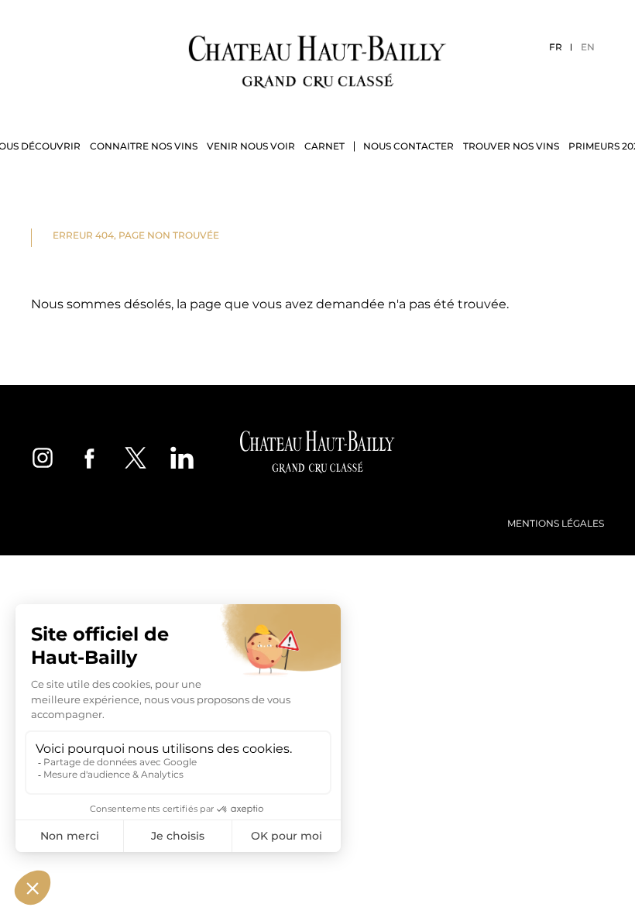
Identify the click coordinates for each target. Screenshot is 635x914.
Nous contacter (408, 146)
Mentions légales (555, 523)
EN (588, 47)
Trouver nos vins (511, 146)
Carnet (324, 146)
